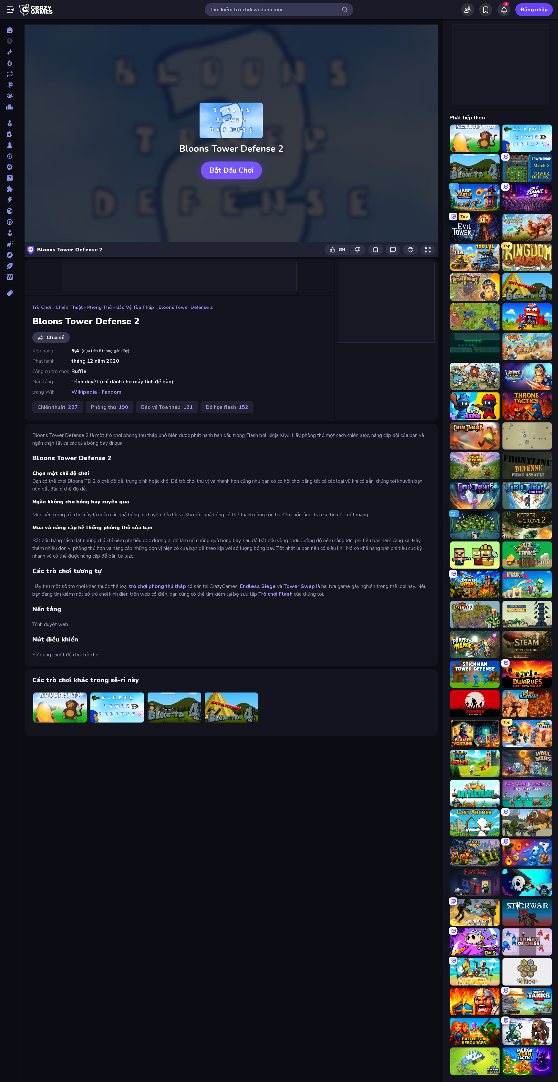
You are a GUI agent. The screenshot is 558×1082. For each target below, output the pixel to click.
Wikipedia (84, 392)
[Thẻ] (9, 293)
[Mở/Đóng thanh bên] (10, 9)
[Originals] (9, 84)
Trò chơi (41, 307)
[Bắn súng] (9, 156)
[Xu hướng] (9, 62)
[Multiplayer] (9, 95)
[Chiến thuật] (9, 167)
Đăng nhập (534, 9)
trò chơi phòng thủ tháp (158, 586)
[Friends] (467, 9)
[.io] (9, 211)
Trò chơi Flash (275, 594)
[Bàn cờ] (9, 145)
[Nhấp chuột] (9, 243)
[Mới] (9, 51)
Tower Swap (299, 586)
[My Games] (485, 9)
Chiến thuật (69, 307)
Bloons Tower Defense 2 (185, 307)
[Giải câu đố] (9, 178)
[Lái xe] (9, 222)
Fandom (111, 392)
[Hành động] (9, 200)
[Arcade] (9, 123)
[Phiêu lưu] (9, 254)
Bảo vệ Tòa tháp (135, 307)
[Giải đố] (9, 189)
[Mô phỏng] (9, 233)
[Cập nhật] (9, 73)
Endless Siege (258, 586)
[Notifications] (503, 9)
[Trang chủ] (9, 30)
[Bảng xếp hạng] (9, 106)
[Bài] (9, 134)
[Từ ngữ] (9, 276)
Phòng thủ (99, 307)
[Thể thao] (9, 265)
